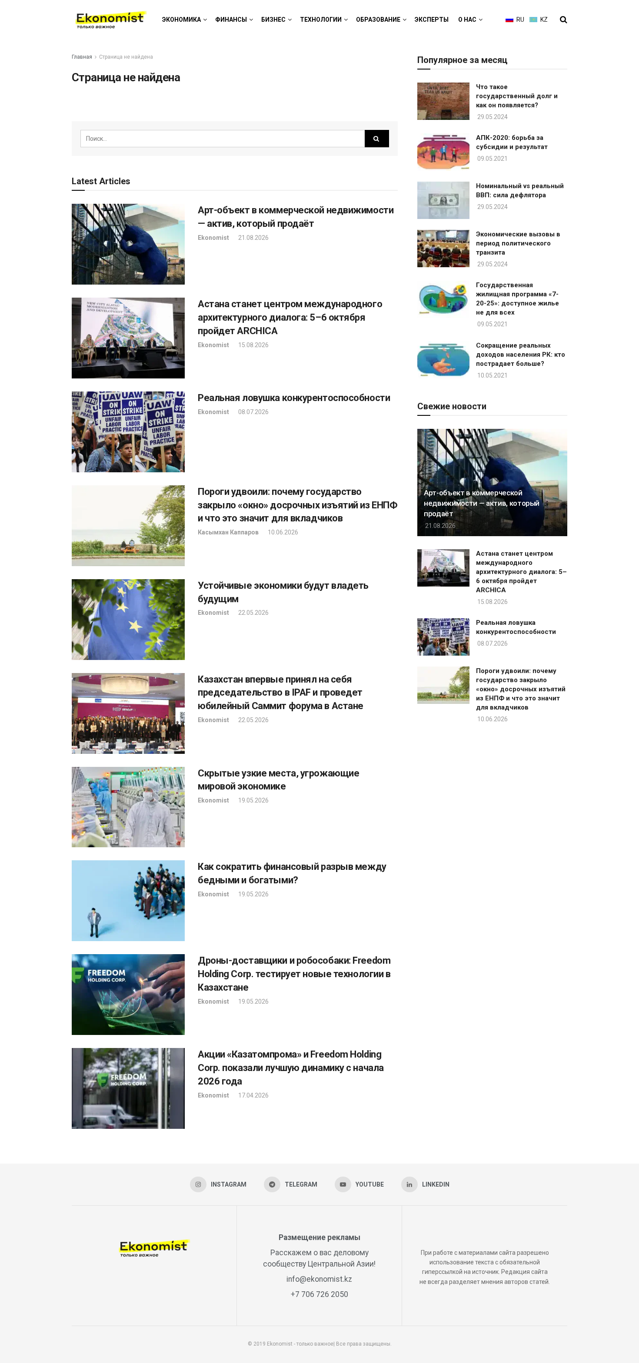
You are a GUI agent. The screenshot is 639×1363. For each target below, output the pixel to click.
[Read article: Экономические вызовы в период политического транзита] (443, 248)
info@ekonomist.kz (319, 1279)
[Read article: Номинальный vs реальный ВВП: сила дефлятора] (443, 200)
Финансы (231, 19)
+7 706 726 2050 (319, 1294)
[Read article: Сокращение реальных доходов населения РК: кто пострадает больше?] (443, 359)
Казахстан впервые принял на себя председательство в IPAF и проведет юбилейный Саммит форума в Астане (280, 693)
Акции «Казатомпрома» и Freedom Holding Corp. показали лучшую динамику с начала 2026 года (291, 1068)
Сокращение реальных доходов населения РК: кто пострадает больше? (520, 355)
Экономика (181, 19)
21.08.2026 (253, 237)
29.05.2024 (492, 116)
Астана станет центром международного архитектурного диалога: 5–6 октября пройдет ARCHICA (290, 317)
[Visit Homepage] (111, 19)
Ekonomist (213, 237)
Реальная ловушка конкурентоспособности (294, 397)
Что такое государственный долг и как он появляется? (517, 96)
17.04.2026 (253, 1095)
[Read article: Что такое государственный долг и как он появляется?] (443, 101)
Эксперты (432, 19)
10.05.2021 (492, 375)
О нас (467, 19)
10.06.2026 (282, 532)
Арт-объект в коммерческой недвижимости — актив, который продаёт (481, 503)
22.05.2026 (253, 612)
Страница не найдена (126, 57)
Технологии (321, 19)
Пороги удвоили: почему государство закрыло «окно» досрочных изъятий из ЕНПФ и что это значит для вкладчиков (297, 505)
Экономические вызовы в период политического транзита (518, 243)
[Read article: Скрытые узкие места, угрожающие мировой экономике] (128, 807)
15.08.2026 (253, 345)
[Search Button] (563, 19)
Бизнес (273, 19)
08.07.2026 (253, 411)
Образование (378, 19)
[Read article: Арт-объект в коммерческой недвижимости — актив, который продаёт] (128, 244)
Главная (82, 57)
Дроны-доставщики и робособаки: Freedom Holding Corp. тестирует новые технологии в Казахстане (294, 974)
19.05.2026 (253, 800)
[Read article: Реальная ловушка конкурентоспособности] (128, 431)
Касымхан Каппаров (228, 532)
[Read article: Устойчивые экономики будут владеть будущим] (128, 619)
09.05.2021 (492, 158)
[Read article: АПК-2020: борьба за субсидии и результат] (443, 152)
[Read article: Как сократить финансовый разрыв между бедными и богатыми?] (128, 900)
